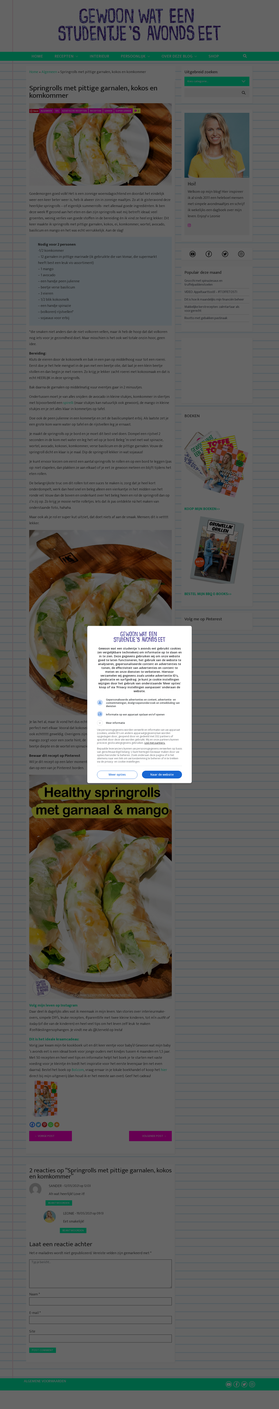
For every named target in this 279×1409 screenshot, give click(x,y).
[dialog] (139, 704)
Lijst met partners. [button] (154, 743)
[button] (139, 723)
